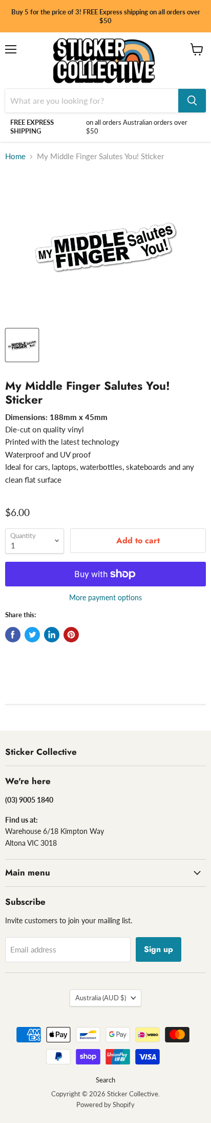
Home (15, 156)
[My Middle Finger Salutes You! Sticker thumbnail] (22, 345)
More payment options (105, 598)
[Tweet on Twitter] (32, 634)
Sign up (158, 949)
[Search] (192, 100)
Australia (100, 998)
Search (105, 1080)
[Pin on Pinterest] (71, 634)
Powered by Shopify (105, 1104)
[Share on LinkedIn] (51, 634)
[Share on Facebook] (12, 634)
